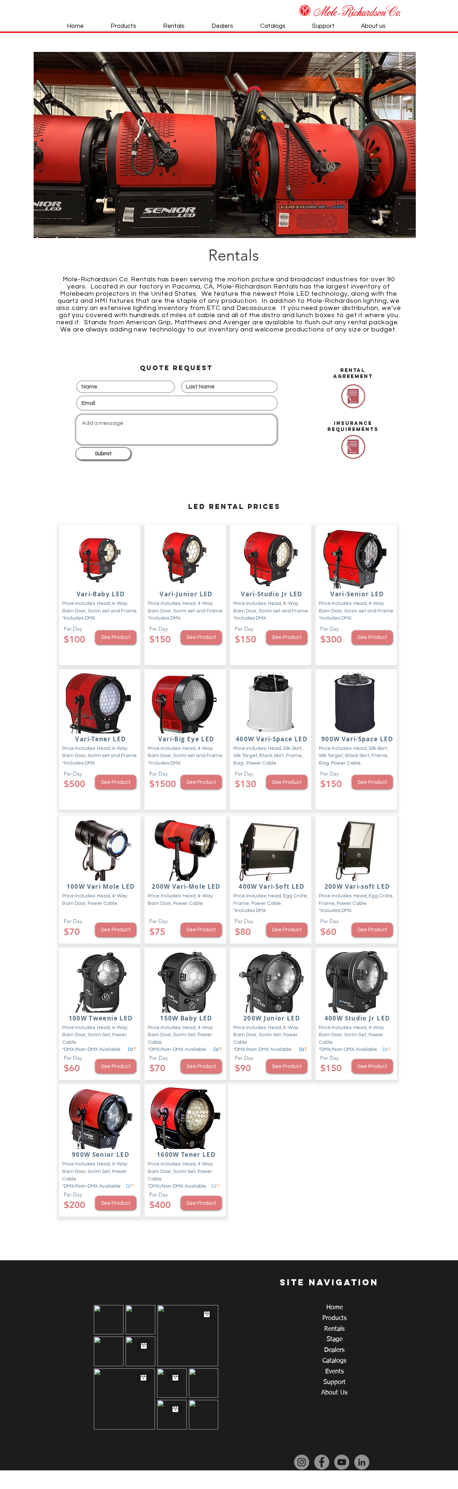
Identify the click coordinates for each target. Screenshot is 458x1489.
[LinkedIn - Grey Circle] (361, 1462)
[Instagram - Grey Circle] (301, 1462)
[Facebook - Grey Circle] (321, 1462)
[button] (225, 145)
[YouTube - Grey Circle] (341, 1462)
